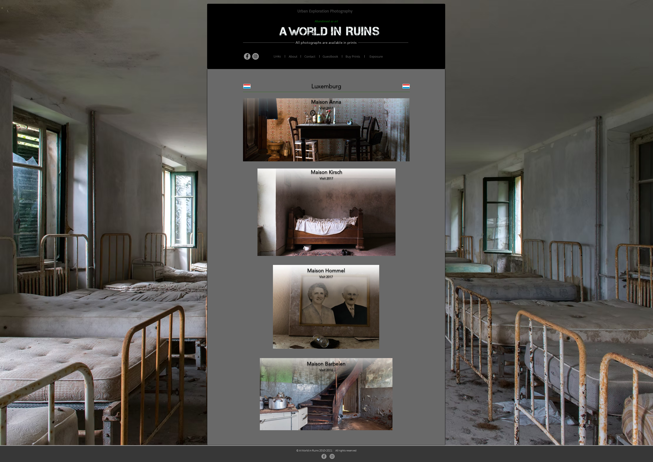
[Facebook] (247, 56)
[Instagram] (255, 56)
